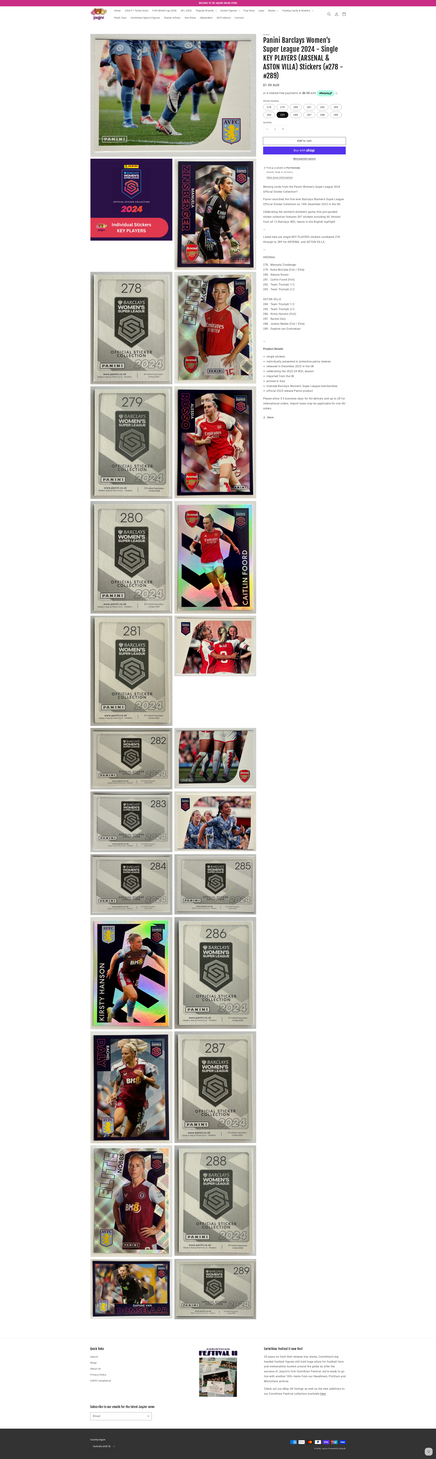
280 (295, 107)
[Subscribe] (148, 1416)
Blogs (93, 1362)
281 (309, 107)
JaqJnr (325, 1448)
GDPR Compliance (100, 1380)
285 (282, 114)
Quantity (267, 122)
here (323, 1393)
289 (336, 114)
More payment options (304, 159)
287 (309, 114)
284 (269, 114)
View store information (280, 177)
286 (295, 114)
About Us (95, 1368)
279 (282, 107)
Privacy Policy (98, 1374)
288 (322, 114)
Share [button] (270, 417)
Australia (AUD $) (102, 1446)
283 (336, 107)
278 (269, 107)
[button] (206, 10)
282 (322, 107)
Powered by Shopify (337, 1448)
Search (94, 1356)
